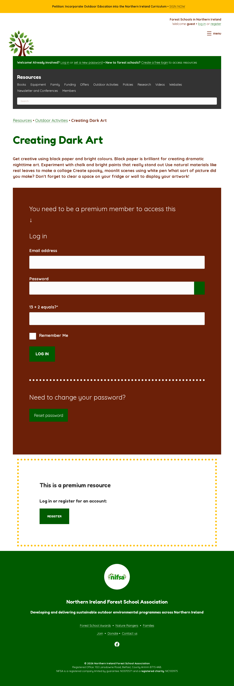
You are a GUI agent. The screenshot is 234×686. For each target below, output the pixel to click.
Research (144, 85)
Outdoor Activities (105, 85)
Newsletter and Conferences (37, 91)
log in (202, 24)
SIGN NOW (177, 6)
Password (39, 278)
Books (21, 85)
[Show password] (199, 288)
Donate (113, 633)
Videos (160, 85)
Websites (175, 85)
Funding (70, 85)
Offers (84, 85)
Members (69, 91)
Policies (128, 85)
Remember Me (53, 335)
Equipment (38, 85)
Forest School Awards (95, 626)
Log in (64, 62)
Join (100, 633)
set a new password (88, 62)
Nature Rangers (126, 626)
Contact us (129, 633)
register (216, 24)
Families (148, 626)
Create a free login (154, 62)
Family (55, 85)
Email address (43, 250)
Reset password (48, 415)
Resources (22, 120)
